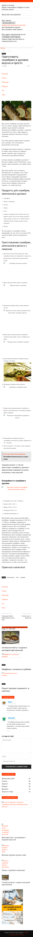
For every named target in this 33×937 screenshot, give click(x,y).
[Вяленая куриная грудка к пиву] (16, 848)
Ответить (9, 712)
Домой (3, 51)
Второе (9, 51)
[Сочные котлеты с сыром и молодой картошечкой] (16, 637)
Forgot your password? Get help (13, 25)
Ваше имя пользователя (11, 14)
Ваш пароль (6, 20)
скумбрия (22, 577)
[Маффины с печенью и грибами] (16, 659)
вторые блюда (10, 577)
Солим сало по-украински (26, 617)
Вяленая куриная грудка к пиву (14, 855)
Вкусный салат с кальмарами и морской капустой (14, 838)
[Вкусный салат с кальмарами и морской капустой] (16, 829)
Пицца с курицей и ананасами (13, 870)
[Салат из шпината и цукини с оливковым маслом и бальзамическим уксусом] (16, 810)
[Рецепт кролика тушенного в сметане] (16, 678)
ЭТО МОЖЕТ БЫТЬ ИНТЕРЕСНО (15, 627)
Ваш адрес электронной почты (14, 34)
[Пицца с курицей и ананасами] (16, 864)
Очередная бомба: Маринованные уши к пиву (8, 618)
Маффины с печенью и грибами (16, 669)
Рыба (17, 577)
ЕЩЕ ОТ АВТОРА (8, 629)
